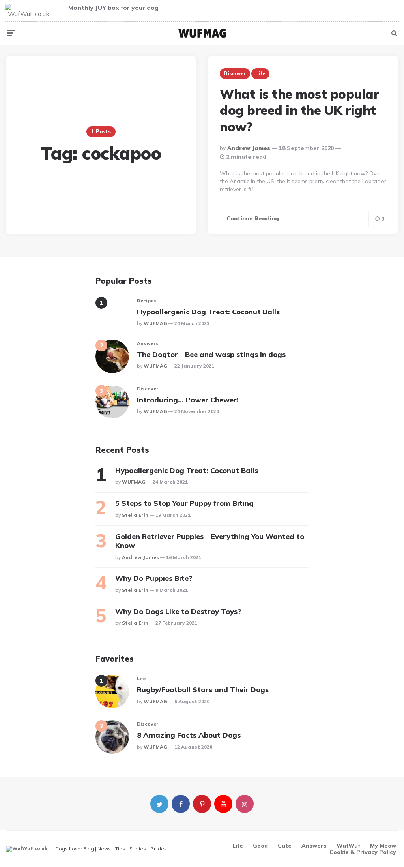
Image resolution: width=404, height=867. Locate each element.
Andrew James (248, 148)
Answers (148, 343)
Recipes (146, 301)
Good (260, 845)
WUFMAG (155, 323)
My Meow (383, 845)
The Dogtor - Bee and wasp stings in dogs (211, 354)
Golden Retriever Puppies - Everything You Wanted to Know (209, 541)
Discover (235, 73)
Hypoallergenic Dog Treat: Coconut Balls (208, 311)
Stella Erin (135, 515)
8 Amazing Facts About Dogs (189, 734)
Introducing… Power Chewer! (188, 399)
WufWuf (348, 845)
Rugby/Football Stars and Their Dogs (203, 689)
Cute (285, 845)
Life (260, 73)
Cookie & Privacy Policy (362, 852)
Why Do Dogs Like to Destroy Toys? (178, 611)
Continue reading (252, 218)
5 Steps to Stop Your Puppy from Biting (184, 503)
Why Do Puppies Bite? (153, 578)
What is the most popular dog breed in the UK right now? (299, 110)
